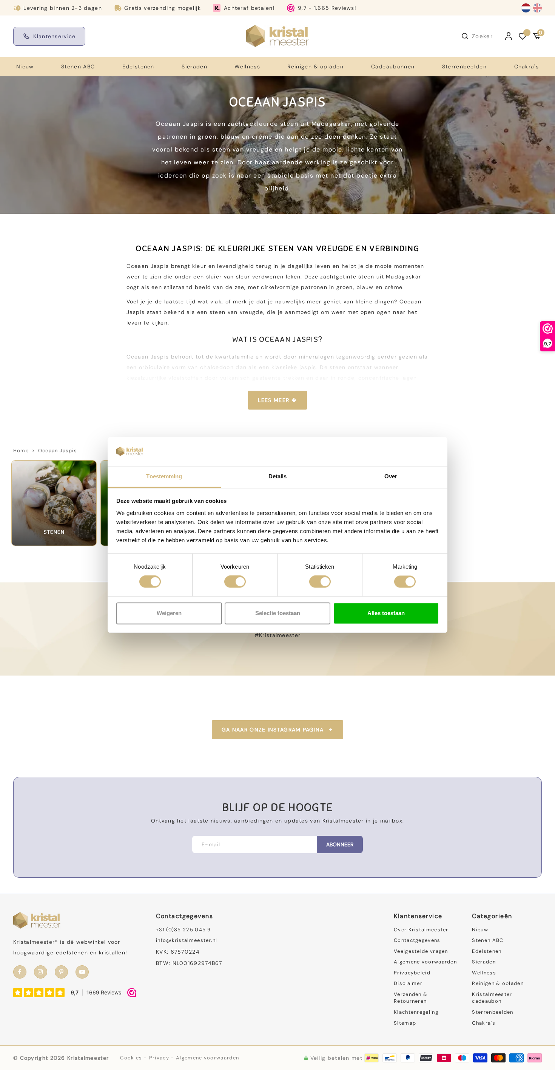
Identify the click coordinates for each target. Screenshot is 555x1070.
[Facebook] (19, 972)
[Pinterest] (61, 972)
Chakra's (526, 66)
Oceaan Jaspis (57, 450)
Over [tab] (390, 476)
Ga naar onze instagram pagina (273, 729)
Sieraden (194, 66)
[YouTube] (82, 972)
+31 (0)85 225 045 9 (183, 929)
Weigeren (169, 613)
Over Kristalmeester (421, 929)
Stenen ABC (78, 66)
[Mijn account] (508, 36)
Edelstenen (138, 66)
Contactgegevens (417, 940)
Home (21, 450)
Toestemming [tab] (164, 476)
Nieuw (25, 66)
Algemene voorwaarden (425, 962)
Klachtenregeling (416, 1012)
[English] (537, 7)
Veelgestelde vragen (421, 951)
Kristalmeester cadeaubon (492, 998)
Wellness (247, 66)
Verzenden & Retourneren (410, 998)
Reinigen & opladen (315, 66)
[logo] (277, 35)
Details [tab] (277, 476)
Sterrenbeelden (464, 66)
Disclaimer (408, 983)
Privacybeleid (412, 972)
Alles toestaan (386, 613)
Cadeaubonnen (393, 66)
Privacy (159, 1058)
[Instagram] (40, 972)
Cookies (131, 1058)
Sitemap (405, 1023)
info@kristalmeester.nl (186, 940)
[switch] (235, 582)
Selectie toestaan (277, 613)
